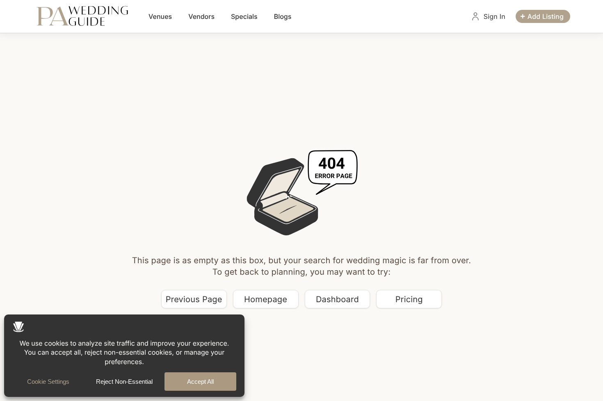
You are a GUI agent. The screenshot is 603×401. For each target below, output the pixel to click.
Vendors (201, 16)
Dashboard (337, 299)
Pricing (409, 299)
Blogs (283, 16)
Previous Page (194, 299)
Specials (244, 16)
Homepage (265, 299)
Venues (160, 16)
